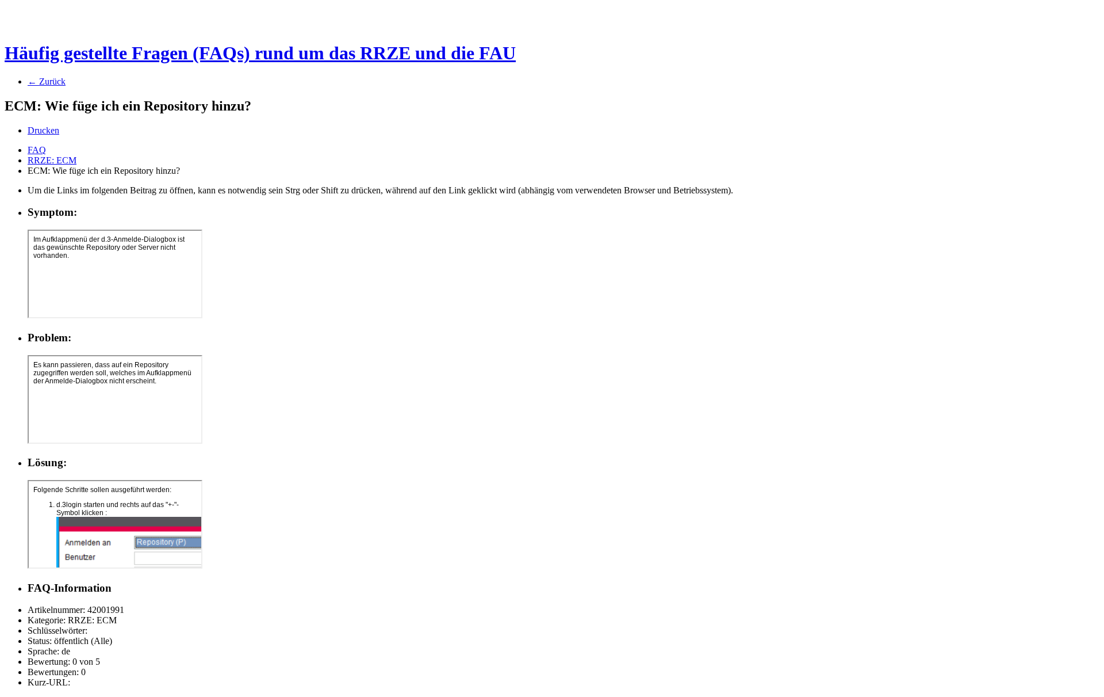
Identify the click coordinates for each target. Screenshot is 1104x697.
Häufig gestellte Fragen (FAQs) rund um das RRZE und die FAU (260, 53)
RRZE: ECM (52, 160)
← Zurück (47, 81)
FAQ (37, 150)
